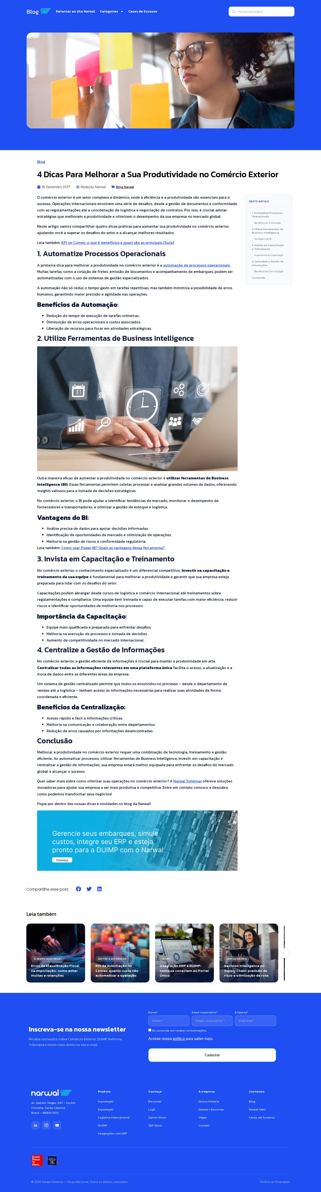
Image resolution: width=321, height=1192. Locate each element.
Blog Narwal (125, 187)
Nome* (153, 1012)
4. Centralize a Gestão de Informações (268, 263)
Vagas (203, 1117)
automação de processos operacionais (196, 265)
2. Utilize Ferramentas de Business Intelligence (267, 230)
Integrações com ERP (112, 1133)
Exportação (106, 1109)
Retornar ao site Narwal (75, 11)
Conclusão (258, 278)
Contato (204, 1125)
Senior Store (157, 1117)
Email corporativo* (204, 1012)
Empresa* (241, 1012)
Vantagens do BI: (263, 239)
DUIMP (102, 1125)
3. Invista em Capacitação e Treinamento (268, 247)
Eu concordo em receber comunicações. (179, 1030)
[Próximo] (284, 953)
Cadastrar (212, 1055)
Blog (41, 161)
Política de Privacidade (275, 1182)
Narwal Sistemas (187, 781)
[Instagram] (46, 1125)
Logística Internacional (113, 1117)
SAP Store (155, 1125)
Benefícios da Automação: (267, 223)
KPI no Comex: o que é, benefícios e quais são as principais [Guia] (117, 242)
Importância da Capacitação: (268, 255)
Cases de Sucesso (142, 11)
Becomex (154, 1101)
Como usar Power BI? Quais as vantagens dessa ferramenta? (112, 548)
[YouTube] (57, 1125)
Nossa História (209, 1101)
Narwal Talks (257, 1109)
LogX (151, 1109)
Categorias (109, 11)
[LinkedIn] (35, 1125)
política (179, 1039)
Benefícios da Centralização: (269, 271)
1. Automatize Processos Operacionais (267, 214)
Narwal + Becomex (211, 1109)
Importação (106, 1101)
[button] (78, 889)
